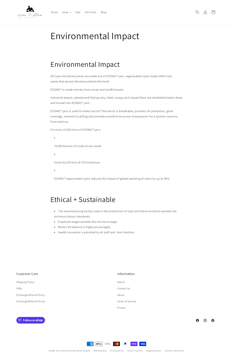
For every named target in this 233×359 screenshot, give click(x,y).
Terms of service (135, 350)
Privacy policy (117, 350)
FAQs (19, 288)
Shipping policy (153, 350)
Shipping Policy (25, 282)
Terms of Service (126, 301)
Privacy (121, 307)
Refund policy (100, 350)
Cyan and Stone (63, 350)
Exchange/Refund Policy (30, 295)
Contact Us (123, 288)
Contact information (174, 350)
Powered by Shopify (80, 350)
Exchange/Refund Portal (30, 301)
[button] (66, 12)
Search (121, 282)
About (121, 295)
